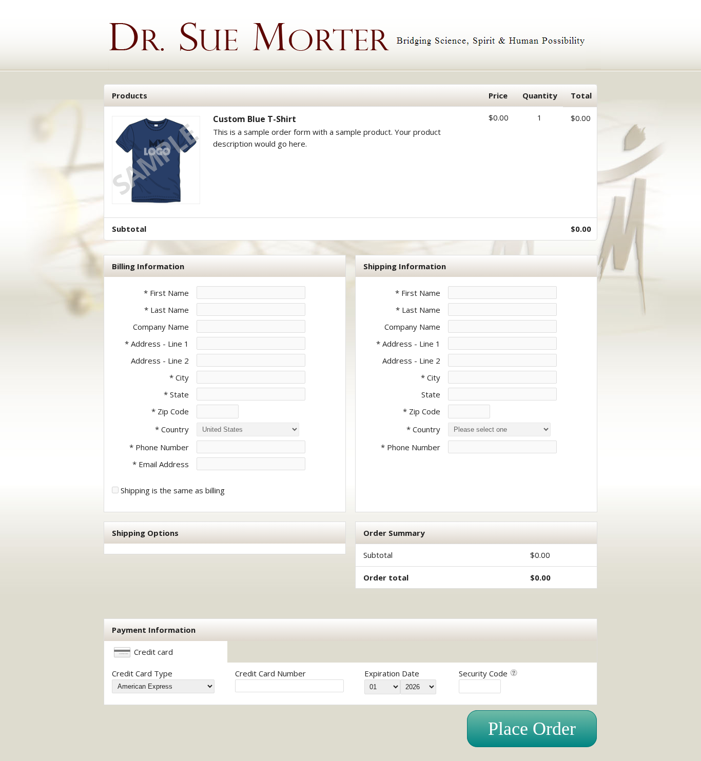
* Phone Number (410, 447)
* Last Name (166, 310)
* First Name (166, 293)
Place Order (532, 728)
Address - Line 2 (160, 360)
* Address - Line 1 (157, 343)
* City (179, 377)
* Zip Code (170, 411)
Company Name (161, 327)
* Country (172, 429)
